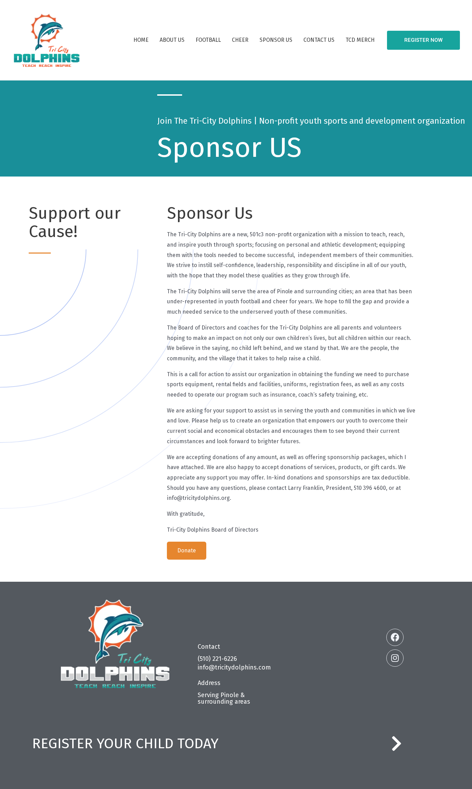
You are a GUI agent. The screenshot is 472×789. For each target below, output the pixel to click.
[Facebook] (395, 637)
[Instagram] (395, 658)
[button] (186, 551)
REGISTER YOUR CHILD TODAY (125, 743)
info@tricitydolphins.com (234, 667)
